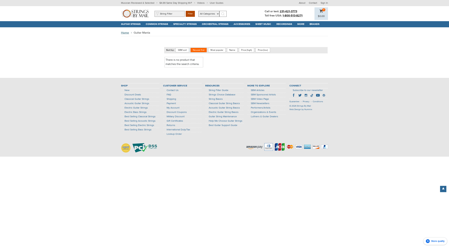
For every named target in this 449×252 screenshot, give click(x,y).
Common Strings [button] (158, 24)
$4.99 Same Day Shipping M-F (175, 3)
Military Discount (176, 116)
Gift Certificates (175, 121)
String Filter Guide (218, 90)
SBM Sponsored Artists (263, 94)
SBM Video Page (260, 99)
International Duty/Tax (178, 129)
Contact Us (173, 90)
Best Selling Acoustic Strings (140, 121)
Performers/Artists (260, 108)
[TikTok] (311, 96)
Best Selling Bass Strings (138, 129)
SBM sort (182, 50)
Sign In (324, 3)
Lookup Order (174, 134)
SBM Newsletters (260, 103)
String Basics (216, 99)
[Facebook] (294, 96)
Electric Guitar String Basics (224, 112)
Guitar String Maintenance (223, 116)
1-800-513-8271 (293, 15)
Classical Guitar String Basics (224, 103)
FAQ (169, 94)
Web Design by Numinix (300, 109)
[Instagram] (306, 96)
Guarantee (294, 102)
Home (125, 32)
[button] (321, 16)
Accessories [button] (243, 24)
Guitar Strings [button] (132, 24)
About (302, 3)
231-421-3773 (288, 11)
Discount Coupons (177, 112)
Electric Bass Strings (136, 112)
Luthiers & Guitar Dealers (264, 116)
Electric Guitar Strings (136, 108)
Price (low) (263, 50)
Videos (201, 3)
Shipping (171, 99)
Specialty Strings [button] (186, 24)
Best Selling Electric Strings (139, 125)
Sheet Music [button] (264, 24)
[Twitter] (300, 96)
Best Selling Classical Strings (140, 116)
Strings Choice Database (222, 94)
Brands (314, 24)
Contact (313, 3)
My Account (173, 108)
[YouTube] (317, 96)
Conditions (318, 102)
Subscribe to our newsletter (308, 90)
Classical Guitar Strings (137, 99)
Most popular (216, 50)
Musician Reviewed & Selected (137, 3)
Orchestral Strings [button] (216, 24)
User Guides (216, 3)
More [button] (302, 24)
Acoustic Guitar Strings (137, 103)
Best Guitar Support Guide (223, 125)
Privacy (306, 102)
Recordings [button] (285, 24)
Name (232, 50)
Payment (171, 103)
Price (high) (246, 50)
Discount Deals (133, 94)
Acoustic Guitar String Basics (224, 108)
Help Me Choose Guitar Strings (225, 121)
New (127, 90)
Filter (190, 14)
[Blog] (323, 96)
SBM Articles (257, 90)
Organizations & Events (263, 112)
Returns (171, 125)
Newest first (199, 50)
